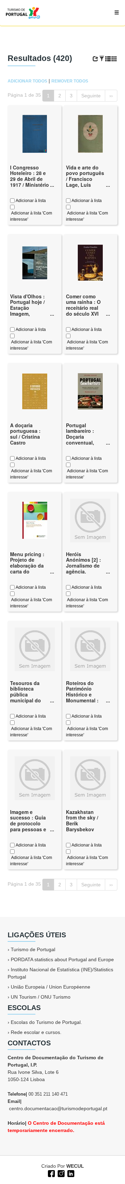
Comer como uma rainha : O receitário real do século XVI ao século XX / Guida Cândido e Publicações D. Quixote (84, 317)
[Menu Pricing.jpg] (34, 520)
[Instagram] (60, 1173)
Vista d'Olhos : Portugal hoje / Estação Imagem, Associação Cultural (27, 311)
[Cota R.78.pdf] (34, 133)
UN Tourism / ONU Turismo (40, 997)
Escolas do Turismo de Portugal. (46, 1022)
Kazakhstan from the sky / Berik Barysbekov (82, 820)
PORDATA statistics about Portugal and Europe (62, 959)
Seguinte (91, 95)
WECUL (75, 1166)
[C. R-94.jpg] (90, 133)
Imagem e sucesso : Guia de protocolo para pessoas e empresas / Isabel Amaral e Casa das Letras (29, 829)
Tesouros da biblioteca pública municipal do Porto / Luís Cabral (25, 697)
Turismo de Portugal (33, 949)
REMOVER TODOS (69, 81)
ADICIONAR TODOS (27, 81)
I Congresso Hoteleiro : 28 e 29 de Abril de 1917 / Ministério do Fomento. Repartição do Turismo (29, 185)
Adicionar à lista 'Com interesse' (31, 216)
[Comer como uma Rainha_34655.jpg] (90, 262)
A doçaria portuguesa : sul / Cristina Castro (25, 434)
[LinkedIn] (70, 1173)
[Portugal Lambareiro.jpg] (90, 391)
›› (111, 95)
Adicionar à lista (30, 200)
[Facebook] (50, 1173)
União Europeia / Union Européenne (50, 987)
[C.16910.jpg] (34, 262)
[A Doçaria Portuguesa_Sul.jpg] (34, 391)
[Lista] (108, 59)
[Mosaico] (114, 59)
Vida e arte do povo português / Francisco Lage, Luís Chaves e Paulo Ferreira (85, 182)
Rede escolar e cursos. (36, 1032)
